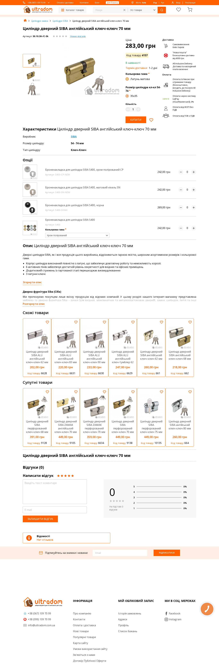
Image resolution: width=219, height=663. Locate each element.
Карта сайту (80, 643)
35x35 (133, 96)
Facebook (174, 613)
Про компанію (82, 613)
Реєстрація (190, 2)
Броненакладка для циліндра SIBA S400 (70, 219)
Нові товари (81, 631)
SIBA (74, 136)
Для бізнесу (112, 2)
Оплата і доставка (65, 2)
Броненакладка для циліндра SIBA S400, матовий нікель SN (82, 187)
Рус (162, 2)
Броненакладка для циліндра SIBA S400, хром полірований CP (84, 169)
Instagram (175, 619)
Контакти (84, 2)
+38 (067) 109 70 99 (36, 2)
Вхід (178, 2)
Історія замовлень (129, 613)
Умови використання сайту (90, 649)
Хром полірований (57, 235)
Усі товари (136, 10)
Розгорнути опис (34, 304)
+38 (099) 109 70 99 (39, 619)
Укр (155, 2)
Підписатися (167, 552)
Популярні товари (84, 637)
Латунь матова (140, 79)
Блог (97, 2)
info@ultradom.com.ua (41, 625)
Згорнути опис (32, 282)
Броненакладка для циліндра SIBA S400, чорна (74, 205)
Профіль (123, 625)
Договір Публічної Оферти (89, 661)
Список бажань (127, 631)
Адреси (122, 619)
